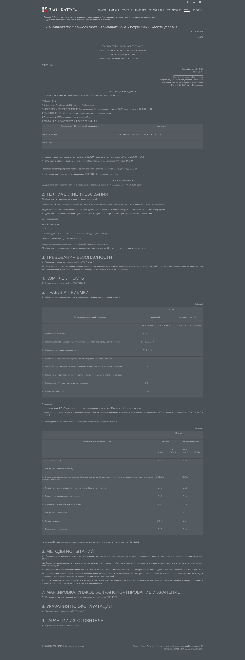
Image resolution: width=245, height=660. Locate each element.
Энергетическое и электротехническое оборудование (77, 17)
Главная (47, 17)
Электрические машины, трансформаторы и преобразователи (128, 17)
